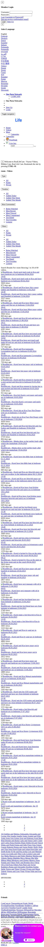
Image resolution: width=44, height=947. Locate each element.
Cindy (35, 841)
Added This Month (13, 200)
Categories (15, 134)
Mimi (9, 860)
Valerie (4, 871)
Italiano (4, 45)
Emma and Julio (20, 845)
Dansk (3, 68)
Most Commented (8, 204)
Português (5, 47)
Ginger (39, 845)
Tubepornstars (28, 914)
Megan (28, 858)
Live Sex (12, 143)
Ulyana (23, 869)
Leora (3, 854)
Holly (36, 847)
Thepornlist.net (17, 903)
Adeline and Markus (12, 834)
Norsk (3, 70)
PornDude (13, 140)
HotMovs (28, 906)
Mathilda (16, 858)
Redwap (4, 917)
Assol (36, 838)
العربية (3, 54)
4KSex (3, 912)
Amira (25, 836)
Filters (4, 226)
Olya (3, 865)
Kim (32, 849)
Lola (24, 854)
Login (4, 22)
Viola (22, 871)
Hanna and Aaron (21, 847)
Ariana (17, 838)
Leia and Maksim (34, 852)
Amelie (19, 836)
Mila (36, 858)
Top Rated (10, 218)
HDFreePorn (12, 912)
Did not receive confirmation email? (15, 19)
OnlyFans (9, 865)
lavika (25, 852)
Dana (12, 843)
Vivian (27, 871)
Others (16, 865)
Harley (31, 847)
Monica (32, 860)
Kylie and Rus (17, 852)
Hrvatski (4, 86)
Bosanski (4, 84)
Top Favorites (11, 220)
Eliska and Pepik (7, 845)
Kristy (8, 852)
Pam (21, 865)
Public (8, 183)
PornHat (12, 908)
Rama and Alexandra (17, 867)
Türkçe (3, 66)
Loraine (29, 854)
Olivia (36, 863)
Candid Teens (27, 908)
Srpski (3, 88)
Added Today (11, 196)
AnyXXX (5, 908)
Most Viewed (11, 213)
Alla (8, 836)
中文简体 (5, 61)
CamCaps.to (6, 903)
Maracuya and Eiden (17, 856)
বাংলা (2, 75)
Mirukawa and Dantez (20, 860)
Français (4, 36)
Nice (32, 863)
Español (4, 43)
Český (3, 73)
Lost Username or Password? (12, 17)
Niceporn (19, 910)
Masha (10, 858)
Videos (8, 130)
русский (4, 52)
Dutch (3, 41)
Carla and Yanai (26, 841)
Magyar (4, 81)
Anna (8, 838)
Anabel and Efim (34, 836)
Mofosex (11, 917)
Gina (34, 845)
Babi (40, 838)
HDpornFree (29, 910)
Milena (4, 860)
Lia (7, 854)
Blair (3, 841)
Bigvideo (37, 910)
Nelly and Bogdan (23, 863)
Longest (9, 222)
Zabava (4, 874)
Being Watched (12, 209)
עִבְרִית (3, 56)
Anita (3, 838)
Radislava (5, 867)
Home (8, 128)
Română (4, 77)
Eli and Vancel (37, 843)
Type (3, 176)
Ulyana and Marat (33, 869)
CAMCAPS (15, 96)
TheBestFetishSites (8, 910)
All (7, 180)
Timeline (5, 189)
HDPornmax (22, 912)
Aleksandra (24, 834)
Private (8, 185)
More (8, 132)
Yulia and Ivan (36, 871)
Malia (6, 856)
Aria (12, 838)
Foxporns (13, 914)
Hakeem (10, 847)
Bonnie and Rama (12, 841)
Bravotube (32, 912)
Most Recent (11, 211)
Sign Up (10, 22)
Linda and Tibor (15, 854)
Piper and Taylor (29, 865)
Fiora (29, 845)
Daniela (17, 843)
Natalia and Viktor (8, 863)
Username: (5, 12)
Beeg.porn (5, 914)
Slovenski (5, 90)
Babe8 (19, 914)
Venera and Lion (13, 871)
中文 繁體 (5, 63)
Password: (5, 15)
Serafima (29, 867)
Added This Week (13, 198)
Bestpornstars (29, 917)
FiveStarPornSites (8, 906)
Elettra (29, 843)
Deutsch (4, 38)
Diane (23, 843)
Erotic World (28, 903)
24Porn (35, 906)
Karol (15, 849)
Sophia (35, 867)
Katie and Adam (24, 849)
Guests (4, 847)
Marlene (29, 856)
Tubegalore (19, 917)
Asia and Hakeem (27, 838)
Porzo (36, 914)
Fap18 (18, 908)
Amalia (13, 836)
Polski (3, 79)
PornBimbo (19, 906)
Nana (38, 860)
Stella (3, 869)
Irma (11, 849)
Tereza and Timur (13, 869)
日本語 (4, 58)
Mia (33, 858)
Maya (22, 858)
